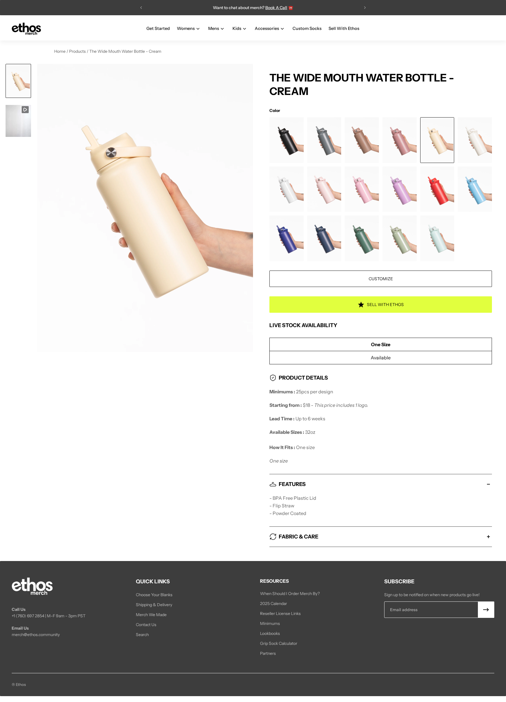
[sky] (475, 189)
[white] (286, 189)
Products (78, 51)
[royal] (286, 238)
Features (292, 484)
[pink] (362, 189)
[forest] (362, 238)
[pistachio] (399, 238)
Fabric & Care (298, 536)
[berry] (399, 189)
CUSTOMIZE (381, 278)
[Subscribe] (486, 609)
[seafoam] (437, 238)
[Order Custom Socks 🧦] (249, 7)
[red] (437, 189)
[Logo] (26, 29)
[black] (286, 140)
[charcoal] (324, 140)
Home (60, 51)
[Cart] (491, 29)
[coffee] (362, 140)
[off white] (475, 140)
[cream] (437, 140)
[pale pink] (324, 189)
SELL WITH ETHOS (385, 304)
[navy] (324, 238)
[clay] (399, 140)
